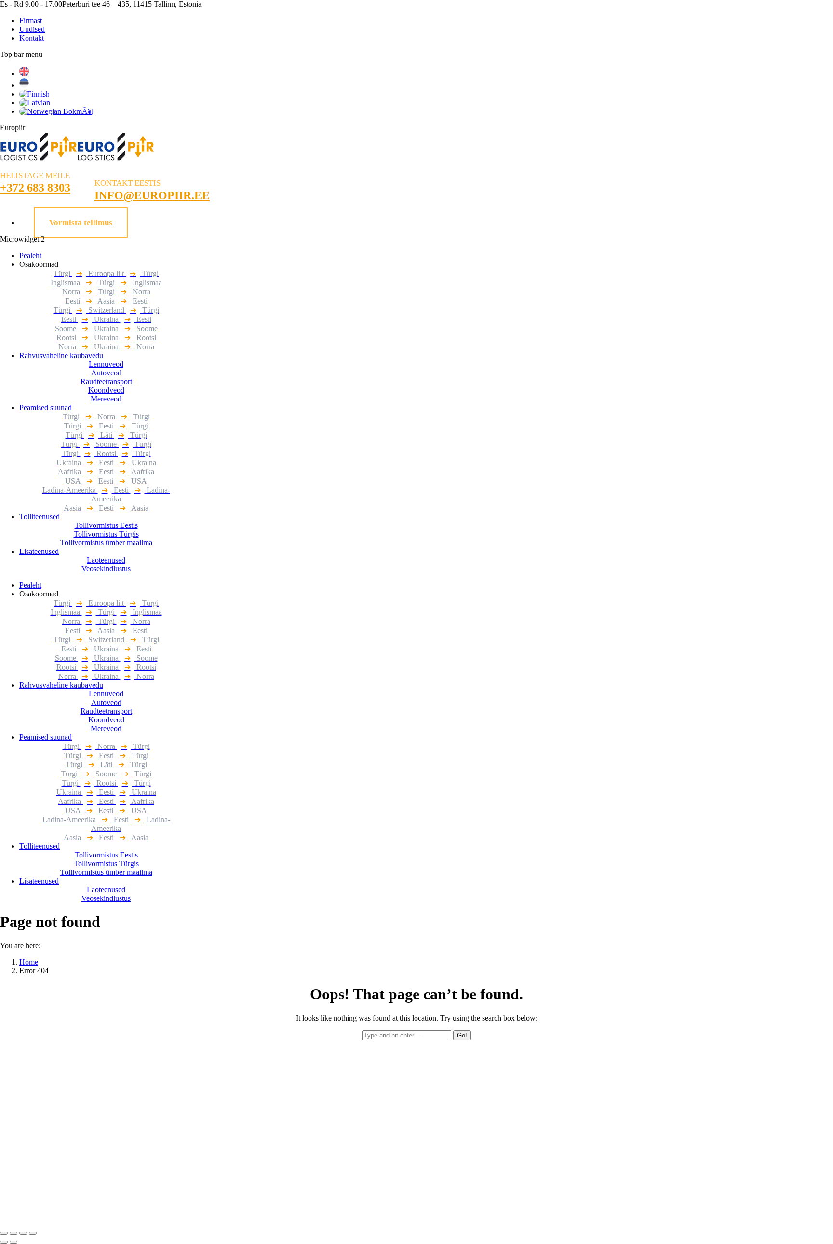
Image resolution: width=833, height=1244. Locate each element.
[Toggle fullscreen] (23, 1233)
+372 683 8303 (35, 187)
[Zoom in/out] (33, 1233)
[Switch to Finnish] (34, 94)
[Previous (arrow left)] (4, 1242)
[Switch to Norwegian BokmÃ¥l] (56, 111)
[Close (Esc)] (4, 1233)
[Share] (13, 1233)
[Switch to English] (24, 73)
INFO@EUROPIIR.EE (152, 195)
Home (28, 962)
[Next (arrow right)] (13, 1242)
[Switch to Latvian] (34, 102)
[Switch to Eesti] (24, 85)
